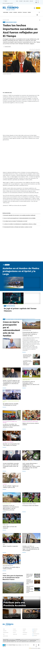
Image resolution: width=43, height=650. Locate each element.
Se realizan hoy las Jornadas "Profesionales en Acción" (15, 221)
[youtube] (36, 2)
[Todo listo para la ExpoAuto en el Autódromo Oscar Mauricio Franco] (13, 587)
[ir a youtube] (38, 645)
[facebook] (36, 1)
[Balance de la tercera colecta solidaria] (31, 415)
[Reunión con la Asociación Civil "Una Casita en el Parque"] (12, 436)
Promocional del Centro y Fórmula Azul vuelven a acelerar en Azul (18, 226)
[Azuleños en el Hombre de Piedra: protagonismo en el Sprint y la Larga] (21, 282)
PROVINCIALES (25, 632)
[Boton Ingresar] (34, 8)
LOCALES (10, 12)
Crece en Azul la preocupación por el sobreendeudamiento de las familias (19, 218)
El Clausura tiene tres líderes (30, 505)
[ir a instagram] (36, 646)
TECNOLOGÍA (15, 634)
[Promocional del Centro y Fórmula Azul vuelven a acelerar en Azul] (31, 324)
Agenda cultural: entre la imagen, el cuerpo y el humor (29, 576)
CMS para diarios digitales (36, 648)
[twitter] (38, 1)
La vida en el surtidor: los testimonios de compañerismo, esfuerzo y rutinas (20, 224)
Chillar (31, 1)
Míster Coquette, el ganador (10, 546)
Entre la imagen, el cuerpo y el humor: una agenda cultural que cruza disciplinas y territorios (30, 616)
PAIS (3, 634)
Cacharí (20, 1)
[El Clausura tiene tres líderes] (31, 497)
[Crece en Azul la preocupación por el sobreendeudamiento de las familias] (12, 343)
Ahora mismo (5, 12)
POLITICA (14, 632)
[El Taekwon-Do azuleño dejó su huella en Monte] (12, 559)
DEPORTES (20, 12)
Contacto (35, 635)
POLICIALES (25, 12)
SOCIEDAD (15, 12)
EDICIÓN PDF (25, 634)
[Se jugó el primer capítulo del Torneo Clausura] (21, 298)
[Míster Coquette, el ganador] (12, 538)
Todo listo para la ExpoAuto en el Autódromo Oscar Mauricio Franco (13, 577)
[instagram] (38, 2)
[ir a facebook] (34, 645)
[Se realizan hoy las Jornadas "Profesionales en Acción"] (12, 395)
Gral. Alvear (26, 1)
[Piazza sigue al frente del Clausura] (12, 518)
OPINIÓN (29, 12)
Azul (17, 1)
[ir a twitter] (36, 645)
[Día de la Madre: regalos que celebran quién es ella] (12, 478)
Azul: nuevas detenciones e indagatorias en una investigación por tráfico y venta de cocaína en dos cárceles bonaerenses (31, 466)
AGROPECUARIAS (5, 632)
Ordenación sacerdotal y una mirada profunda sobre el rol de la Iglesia (29, 581)
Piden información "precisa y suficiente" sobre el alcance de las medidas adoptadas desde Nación (29, 589)
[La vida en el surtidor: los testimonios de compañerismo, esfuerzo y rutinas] (12, 415)
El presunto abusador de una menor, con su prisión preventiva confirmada (19, 215)
